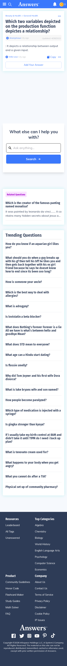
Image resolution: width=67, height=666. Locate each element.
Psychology (41, 556)
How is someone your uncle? (23, 282)
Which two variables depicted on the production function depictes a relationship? (32, 26)
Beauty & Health (13, 15)
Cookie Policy (42, 613)
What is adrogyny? (17, 306)
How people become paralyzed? (26, 400)
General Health (31, 15)
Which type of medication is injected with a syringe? (33, 412)
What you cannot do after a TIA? (25, 476)
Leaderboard (12, 525)
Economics (41, 569)
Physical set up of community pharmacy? (31, 487)
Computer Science (45, 563)
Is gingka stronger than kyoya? (24, 424)
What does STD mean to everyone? (27, 344)
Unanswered (12, 537)
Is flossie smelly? (16, 365)
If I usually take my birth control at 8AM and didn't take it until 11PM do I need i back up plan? (33, 438)
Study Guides (12, 601)
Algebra (39, 525)
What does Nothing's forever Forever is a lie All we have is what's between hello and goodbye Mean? (33, 330)
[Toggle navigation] (4, 4)
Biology (39, 537)
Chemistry (40, 531)
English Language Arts (47, 550)
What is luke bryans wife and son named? (31, 389)
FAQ (7, 613)
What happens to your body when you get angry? (31, 464)
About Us (40, 582)
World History (42, 544)
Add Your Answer (33, 64)
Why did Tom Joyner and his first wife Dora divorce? (32, 377)
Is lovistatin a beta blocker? (23, 317)
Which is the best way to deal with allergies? (27, 294)
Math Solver (12, 607)
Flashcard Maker (14, 594)
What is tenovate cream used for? (26, 452)
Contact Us (41, 588)
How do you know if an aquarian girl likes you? (32, 245)
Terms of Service (44, 594)
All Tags (9, 531)
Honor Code (12, 588)
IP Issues (40, 620)
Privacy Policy (42, 601)
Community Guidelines (17, 582)
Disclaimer (40, 607)
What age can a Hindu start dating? (27, 355)
